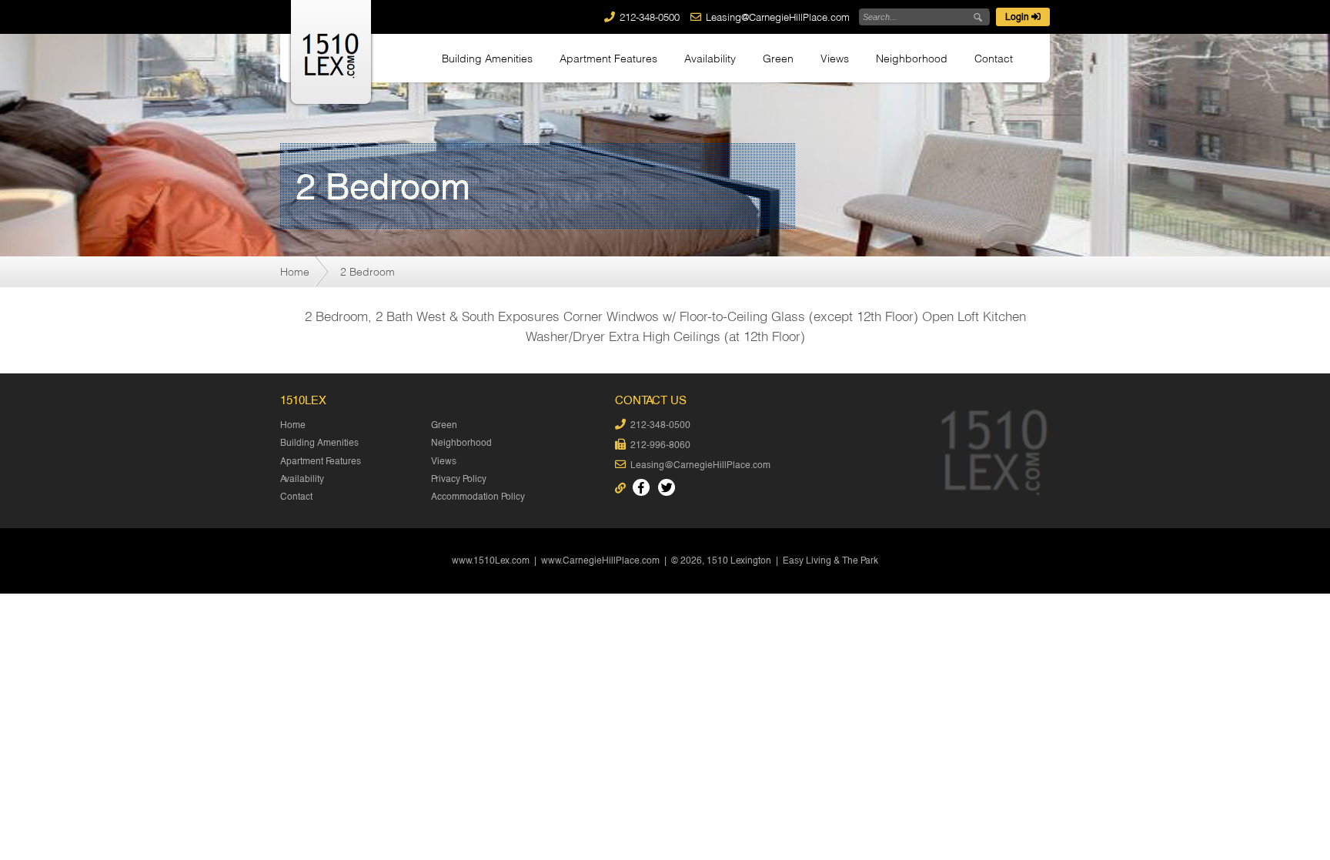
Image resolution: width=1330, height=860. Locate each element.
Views (834, 58)
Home (294, 271)
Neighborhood (911, 58)
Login (1018, 17)
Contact (993, 58)
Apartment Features (608, 58)
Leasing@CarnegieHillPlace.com (778, 17)
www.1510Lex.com (491, 560)
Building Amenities (487, 58)
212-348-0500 (650, 17)
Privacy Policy (458, 479)
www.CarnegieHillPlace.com (600, 560)
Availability (710, 58)
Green (778, 58)
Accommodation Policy (478, 496)
